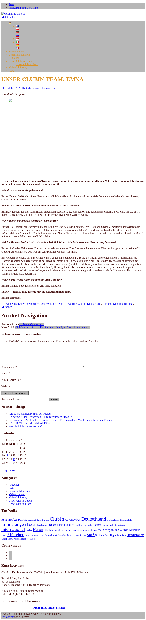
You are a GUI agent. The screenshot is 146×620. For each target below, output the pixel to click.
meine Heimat (90, 530)
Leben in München (19, 54)
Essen (31, 524)
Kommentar (9, 366)
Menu (4, 16)
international (126, 303)
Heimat (97, 524)
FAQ (11, 70)
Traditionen (135, 535)
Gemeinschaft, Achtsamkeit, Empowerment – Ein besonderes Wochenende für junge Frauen (60, 419)
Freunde (52, 525)
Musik (4, 535)
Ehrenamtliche (126, 520)
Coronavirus (73, 519)
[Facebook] (10, 552)
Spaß (91, 535)
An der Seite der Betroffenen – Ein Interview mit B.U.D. (40, 416)
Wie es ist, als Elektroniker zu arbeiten (30, 413)
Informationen (119, 525)
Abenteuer (6, 519)
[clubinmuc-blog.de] (13, 13)
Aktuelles (14, 57)
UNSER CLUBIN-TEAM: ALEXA (29, 423)
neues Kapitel (45, 535)
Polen (70, 535)
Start (11, 4)
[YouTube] (10, 555)
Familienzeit (42, 525)
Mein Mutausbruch (31, 324)
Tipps (113, 535)
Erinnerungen (110, 303)
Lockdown (59, 530)
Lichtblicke (48, 530)
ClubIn (82, 303)
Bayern (45, 520)
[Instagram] (10, 558)
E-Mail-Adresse (11, 379)
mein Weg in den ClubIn (113, 530)
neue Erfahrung (31, 535)
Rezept (76, 535)
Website (5, 386)
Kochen (29, 530)
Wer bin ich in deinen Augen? (26, 426)
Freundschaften (65, 524)
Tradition (121, 535)
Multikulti (134, 529)
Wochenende (32, 539)
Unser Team (7, 539)
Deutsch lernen (113, 520)
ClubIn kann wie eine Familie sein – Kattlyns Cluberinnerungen (52, 327)
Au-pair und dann (32, 520)
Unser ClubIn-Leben (20, 61)
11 (7, 455)
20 (14, 459)
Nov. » (13, 470)
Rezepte (83, 535)
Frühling (79, 525)
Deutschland (94, 303)
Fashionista (7, 616)
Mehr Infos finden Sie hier (49, 607)
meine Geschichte (73, 530)
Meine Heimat (17, 51)
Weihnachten (19, 539)
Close (12, 16)
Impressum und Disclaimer (24, 7)
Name (5, 373)
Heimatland (107, 525)
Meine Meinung (18, 67)
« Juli (4, 470)
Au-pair (72, 303)
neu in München (59, 535)
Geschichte (88, 525)
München (6, 306)
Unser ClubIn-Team (27, 64)
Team (107, 535)
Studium (99, 535)
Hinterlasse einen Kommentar (38, 88)
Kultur (38, 529)
